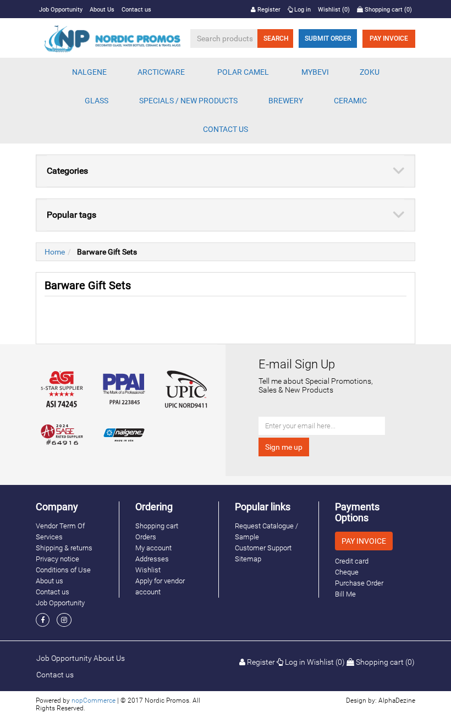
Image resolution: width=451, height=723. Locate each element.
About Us (102, 9)
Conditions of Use (63, 570)
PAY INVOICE (389, 38)
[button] (89, 72)
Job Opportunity (60, 9)
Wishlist (148, 570)
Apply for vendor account (160, 586)
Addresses (152, 559)
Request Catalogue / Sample (266, 531)
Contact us (136, 9)
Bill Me (345, 594)
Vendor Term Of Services (60, 531)
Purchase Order (359, 583)
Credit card (352, 561)
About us (49, 581)
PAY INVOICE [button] (364, 541)
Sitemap (248, 559)
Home (55, 251)
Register (268, 9)
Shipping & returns (64, 548)
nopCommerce (94, 700)
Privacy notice (57, 559)
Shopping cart (156, 526)
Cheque (347, 572)
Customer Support (263, 548)
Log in (302, 9)
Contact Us (225, 129)
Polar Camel (243, 72)
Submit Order (328, 38)
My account (153, 548)
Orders (145, 537)
